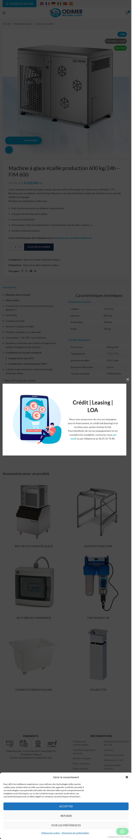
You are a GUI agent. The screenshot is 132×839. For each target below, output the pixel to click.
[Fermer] (127, 379)
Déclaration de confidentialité (75, 833)
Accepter (66, 806)
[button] (127, 777)
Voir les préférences (66, 825)
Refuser (66, 815)
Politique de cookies (50, 833)
